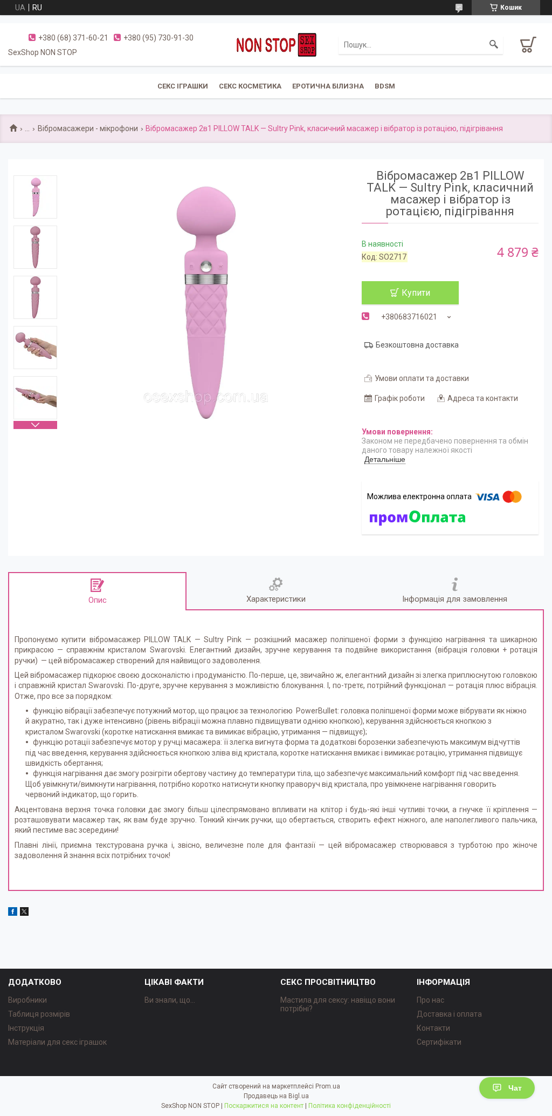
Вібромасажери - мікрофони (88, 128)
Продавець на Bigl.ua (276, 1096)
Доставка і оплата (449, 1014)
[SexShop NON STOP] (276, 44)
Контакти (433, 1028)
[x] (24, 913)
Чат (515, 1088)
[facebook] (12, 913)
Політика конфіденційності (349, 1106)
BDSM (385, 86)
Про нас (430, 1000)
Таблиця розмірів (39, 1014)
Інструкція (26, 1028)
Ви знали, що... (169, 1000)
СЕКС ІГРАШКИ (182, 86)
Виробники (27, 1000)
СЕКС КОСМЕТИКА (250, 86)
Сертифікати (439, 1042)
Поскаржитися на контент (263, 1106)
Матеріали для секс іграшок (57, 1042)
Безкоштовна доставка (417, 345)
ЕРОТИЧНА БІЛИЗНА (328, 86)
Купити (416, 293)
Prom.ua (327, 1086)
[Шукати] (493, 44)
